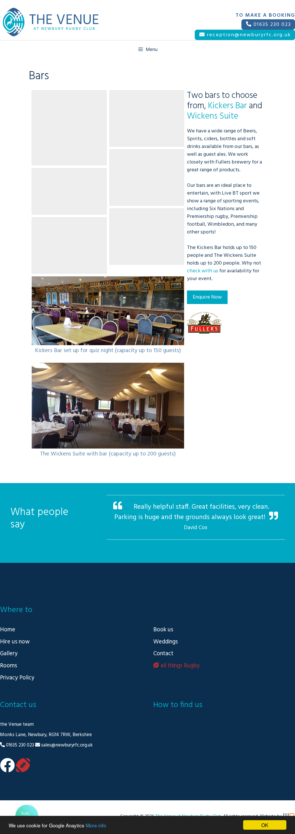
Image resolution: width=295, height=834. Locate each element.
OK (264, 825)
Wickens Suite (212, 116)
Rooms (8, 665)
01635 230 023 (271, 24)
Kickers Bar (227, 106)
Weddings (165, 642)
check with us (202, 271)
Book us (163, 629)
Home (7, 629)
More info (96, 825)
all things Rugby (179, 665)
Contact (163, 653)
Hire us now (15, 642)
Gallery (9, 653)
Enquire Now (207, 297)
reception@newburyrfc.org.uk (248, 35)
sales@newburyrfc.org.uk (67, 745)
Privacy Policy (17, 678)
